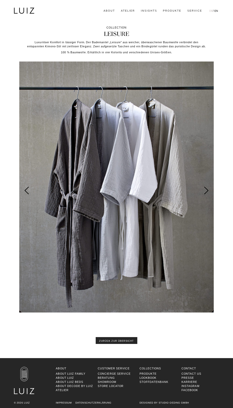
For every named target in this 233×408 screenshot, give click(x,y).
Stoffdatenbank (154, 381)
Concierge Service (114, 373)
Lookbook (148, 377)
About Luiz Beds (69, 381)
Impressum (64, 402)
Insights (149, 10)
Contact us (191, 373)
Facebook (189, 390)
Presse (187, 377)
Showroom (107, 381)
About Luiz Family (70, 373)
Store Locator (111, 386)
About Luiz (65, 377)
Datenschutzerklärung (93, 402)
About (109, 10)
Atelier (128, 10)
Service (194, 10)
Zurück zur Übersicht (116, 340)
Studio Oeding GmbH (174, 402)
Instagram (190, 386)
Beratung (106, 377)
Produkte (172, 10)
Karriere (189, 381)
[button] (116, 340)
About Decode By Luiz (74, 386)
